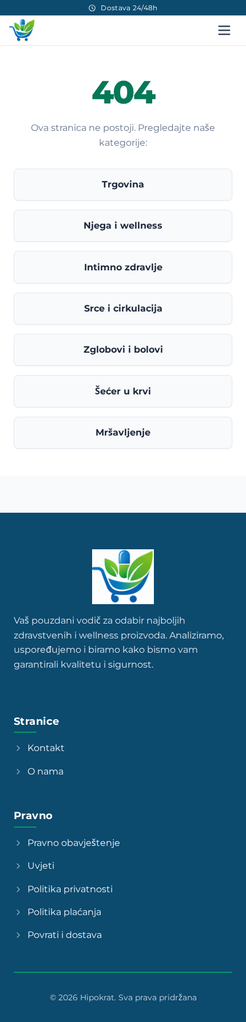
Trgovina (123, 184)
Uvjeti (40, 865)
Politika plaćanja (64, 912)
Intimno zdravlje (123, 267)
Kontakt (46, 747)
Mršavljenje (123, 432)
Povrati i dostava (64, 934)
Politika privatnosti (70, 889)
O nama (45, 771)
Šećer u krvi (123, 391)
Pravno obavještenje (73, 842)
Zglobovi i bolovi (123, 349)
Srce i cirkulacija (123, 308)
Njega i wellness (123, 225)
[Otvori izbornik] (224, 30)
